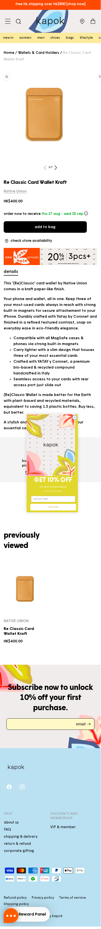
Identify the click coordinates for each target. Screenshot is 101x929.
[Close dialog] (75, 417)
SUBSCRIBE (53, 507)
